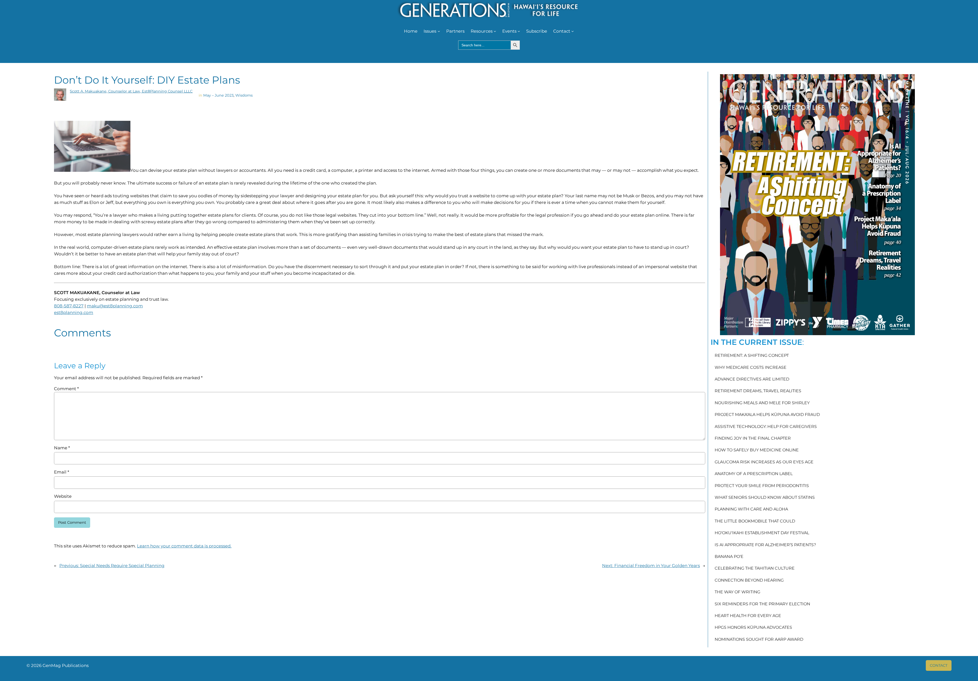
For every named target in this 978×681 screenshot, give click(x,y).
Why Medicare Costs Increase (750, 367)
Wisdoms (244, 95)
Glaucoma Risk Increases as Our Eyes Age (764, 462)
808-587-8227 (69, 305)
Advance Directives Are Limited (752, 379)
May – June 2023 (218, 95)
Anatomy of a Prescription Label (754, 474)
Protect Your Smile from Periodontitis (762, 485)
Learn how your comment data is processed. (184, 545)
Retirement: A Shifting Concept (752, 355)
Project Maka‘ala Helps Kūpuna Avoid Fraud (767, 414)
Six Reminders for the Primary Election (762, 604)
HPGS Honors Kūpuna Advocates (753, 627)
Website (63, 496)
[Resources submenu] (495, 31)
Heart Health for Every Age (748, 615)
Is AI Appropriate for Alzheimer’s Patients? (765, 545)
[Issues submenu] (439, 31)
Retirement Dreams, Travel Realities (758, 391)
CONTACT (938, 665)
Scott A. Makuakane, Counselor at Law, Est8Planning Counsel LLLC (131, 91)
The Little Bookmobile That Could (755, 521)
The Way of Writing (737, 592)
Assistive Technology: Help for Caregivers (766, 426)
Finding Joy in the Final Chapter (753, 438)
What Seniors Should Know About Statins (765, 497)
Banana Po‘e (729, 556)
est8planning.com (73, 312)
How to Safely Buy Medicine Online (757, 450)
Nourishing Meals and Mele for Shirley (762, 403)
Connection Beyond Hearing (749, 580)
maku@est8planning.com (115, 305)
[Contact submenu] (572, 31)
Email (61, 472)
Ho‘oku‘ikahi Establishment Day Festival (762, 533)
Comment (66, 388)
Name (62, 447)
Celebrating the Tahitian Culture (755, 568)
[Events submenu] (519, 31)
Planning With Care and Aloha (751, 509)
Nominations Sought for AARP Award (759, 639)
